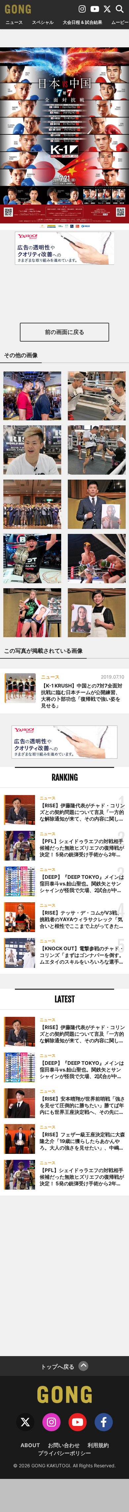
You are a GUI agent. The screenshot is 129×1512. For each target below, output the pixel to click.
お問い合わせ (64, 1445)
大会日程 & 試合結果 (82, 22)
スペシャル (43, 22)
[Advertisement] (64, 1275)
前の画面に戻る (64, 332)
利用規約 (98, 1445)
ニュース (14, 22)
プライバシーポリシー (64, 1453)
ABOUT (30, 1445)
